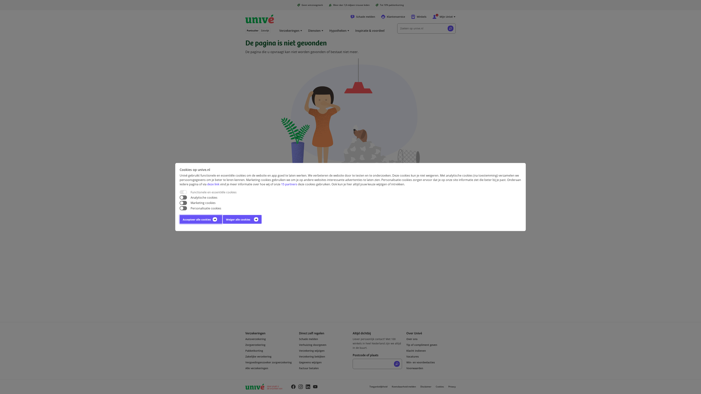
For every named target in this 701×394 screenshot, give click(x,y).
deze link (213, 184)
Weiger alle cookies (238, 219)
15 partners (289, 184)
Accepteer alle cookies (197, 219)
